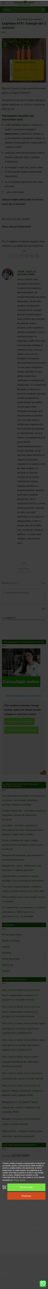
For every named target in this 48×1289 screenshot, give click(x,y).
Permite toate (26, 1187)
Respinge (26, 1195)
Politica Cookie (19, 1180)
